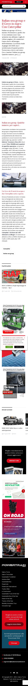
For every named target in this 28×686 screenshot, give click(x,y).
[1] (13, 489)
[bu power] (14, 11)
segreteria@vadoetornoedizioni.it (14, 662)
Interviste (19, 291)
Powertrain (5, 584)
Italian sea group (8, 253)
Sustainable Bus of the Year (10, 596)
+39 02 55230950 (8, 658)
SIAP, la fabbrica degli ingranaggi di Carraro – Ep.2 (14, 287)
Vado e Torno (6, 572)
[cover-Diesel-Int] (14, 382)
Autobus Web (6, 579)
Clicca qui (14, 643)
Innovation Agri (6, 606)
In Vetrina (15, 291)
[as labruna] (13, 508)
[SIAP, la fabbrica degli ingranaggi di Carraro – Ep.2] (14, 276)
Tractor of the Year (7, 601)
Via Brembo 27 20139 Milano (12, 655)
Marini (14, 433)
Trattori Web (5, 589)
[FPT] (14, 351)
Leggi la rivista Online (14, 624)
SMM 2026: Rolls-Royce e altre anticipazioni (12, 429)
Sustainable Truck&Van (9, 577)
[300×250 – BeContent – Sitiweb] (13, 528)
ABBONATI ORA (14, 461)
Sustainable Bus (6, 582)
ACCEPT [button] (9, 347)
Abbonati (19, 2)
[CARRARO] (13, 548)
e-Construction (6, 591)
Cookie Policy (10, 344)
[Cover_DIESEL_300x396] (14, 319)
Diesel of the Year (7, 598)
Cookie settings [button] (19, 347)
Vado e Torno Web (7, 574)
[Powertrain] (7, 2)
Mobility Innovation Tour (9, 603)
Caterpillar (6, 249)
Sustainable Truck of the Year (10, 594)
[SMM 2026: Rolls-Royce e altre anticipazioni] (13, 419)
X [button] (24, 337)
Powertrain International (9, 586)
